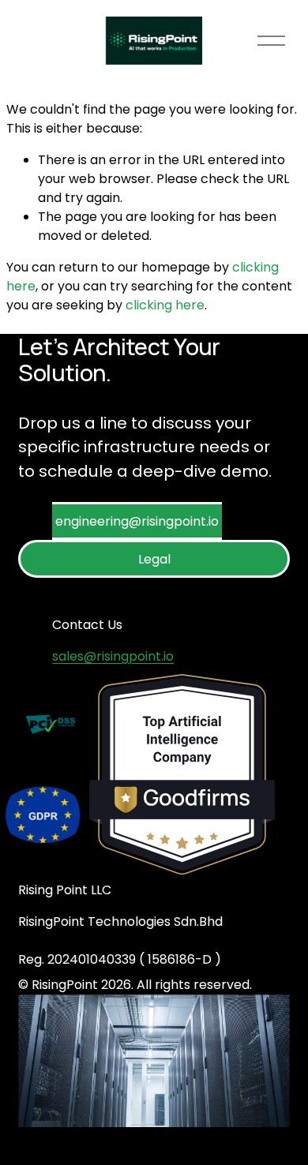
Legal (154, 559)
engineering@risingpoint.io (137, 521)
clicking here (165, 305)
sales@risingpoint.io (113, 656)
